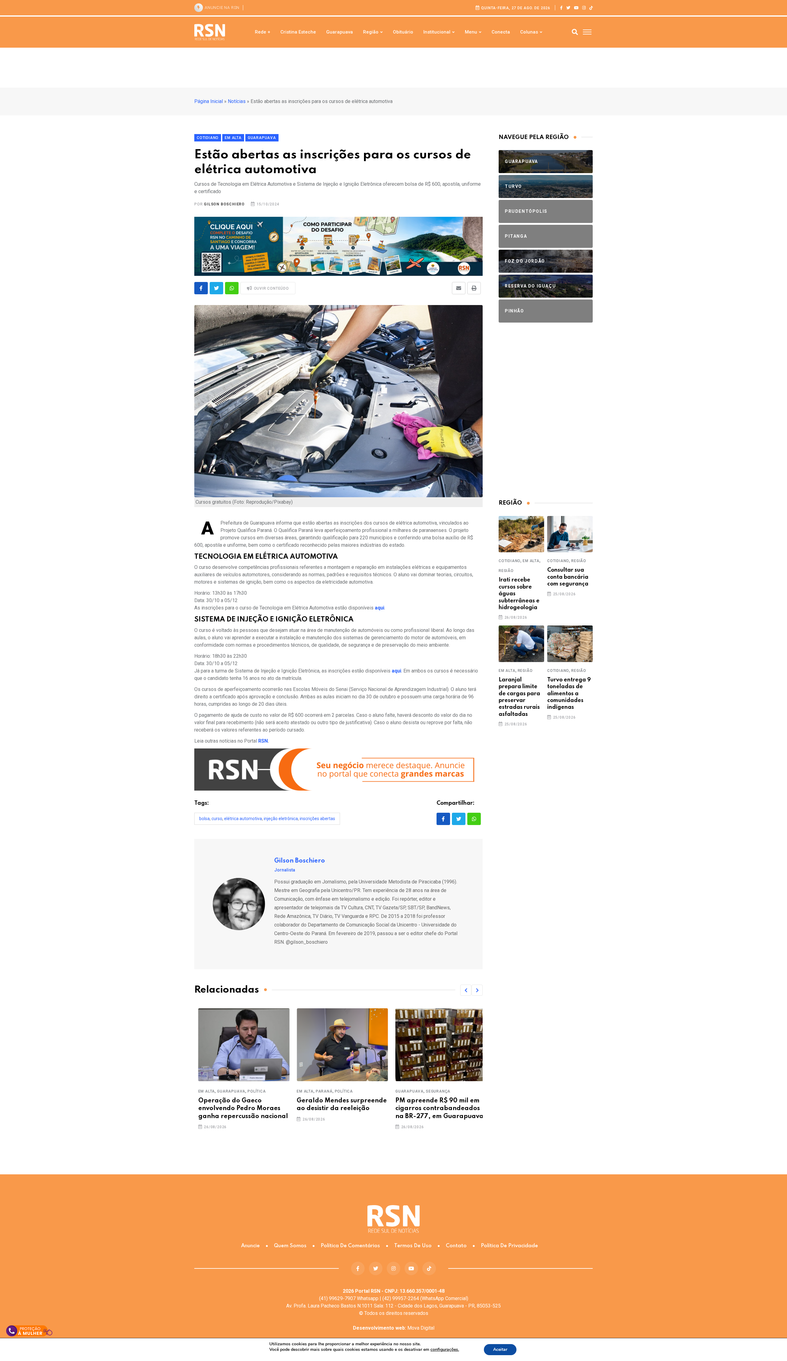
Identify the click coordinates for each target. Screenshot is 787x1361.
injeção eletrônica (281, 818)
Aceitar (500, 1349)
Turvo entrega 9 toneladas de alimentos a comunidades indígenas (569, 693)
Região (370, 32)
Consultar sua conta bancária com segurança (567, 577)
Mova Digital (393, 1328)
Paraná (320, 1091)
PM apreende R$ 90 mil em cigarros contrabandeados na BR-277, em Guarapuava (435, 1108)
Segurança (434, 1091)
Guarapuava (339, 32)
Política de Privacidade (509, 1245)
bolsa (204, 818)
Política (253, 1091)
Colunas (529, 32)
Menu (471, 32)
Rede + (262, 32)
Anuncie (250, 1245)
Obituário (403, 32)
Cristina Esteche (298, 32)
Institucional (436, 32)
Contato (456, 1245)
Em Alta (202, 1091)
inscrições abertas (317, 818)
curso (217, 818)
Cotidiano (509, 561)
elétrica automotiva (243, 818)
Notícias (237, 101)
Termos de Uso (413, 1245)
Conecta (501, 32)
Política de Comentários (350, 1245)
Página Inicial (208, 101)
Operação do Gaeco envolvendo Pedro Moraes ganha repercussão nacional (239, 1108)
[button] (465, 990)
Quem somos (290, 1245)
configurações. (444, 1349)
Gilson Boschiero (224, 204)
